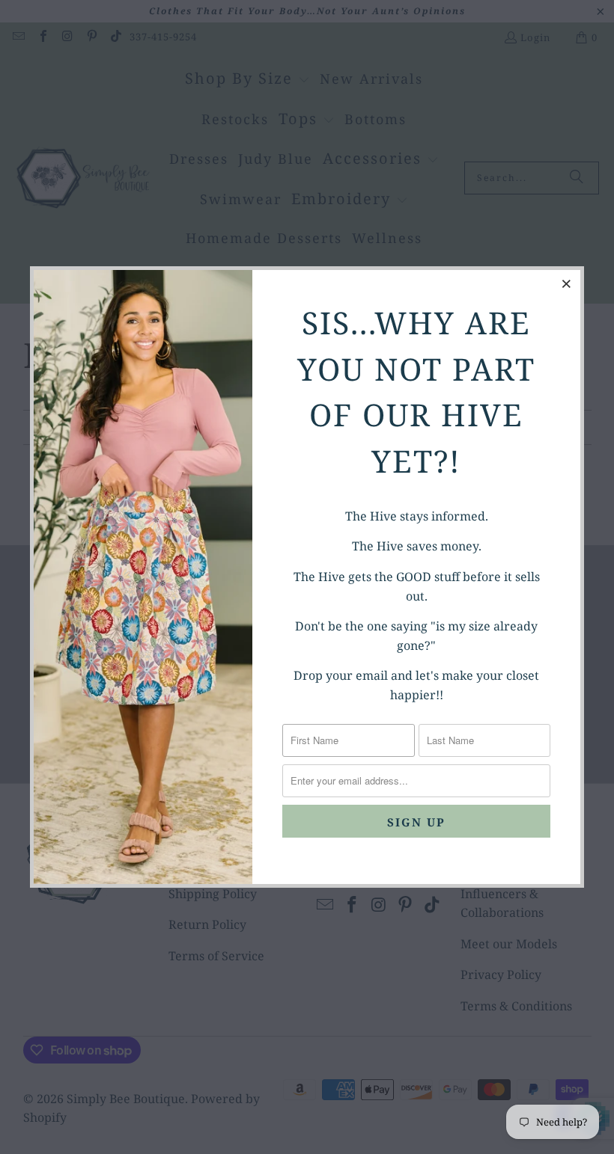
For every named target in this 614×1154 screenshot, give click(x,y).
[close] (566, 283)
